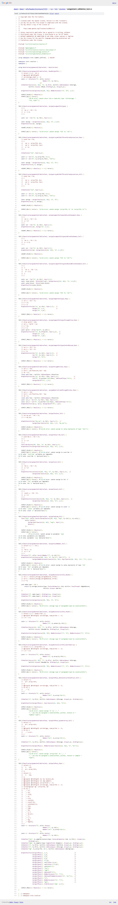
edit (56, 13)
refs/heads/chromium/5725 (36, 9)
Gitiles (11, 902)
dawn (16, 9)
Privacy (16, 902)
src (52, 9)
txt (110, 902)
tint (56, 9)
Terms (21, 902)
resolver (62, 9)
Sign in (114, 3)
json (114, 902)
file (51, 13)
